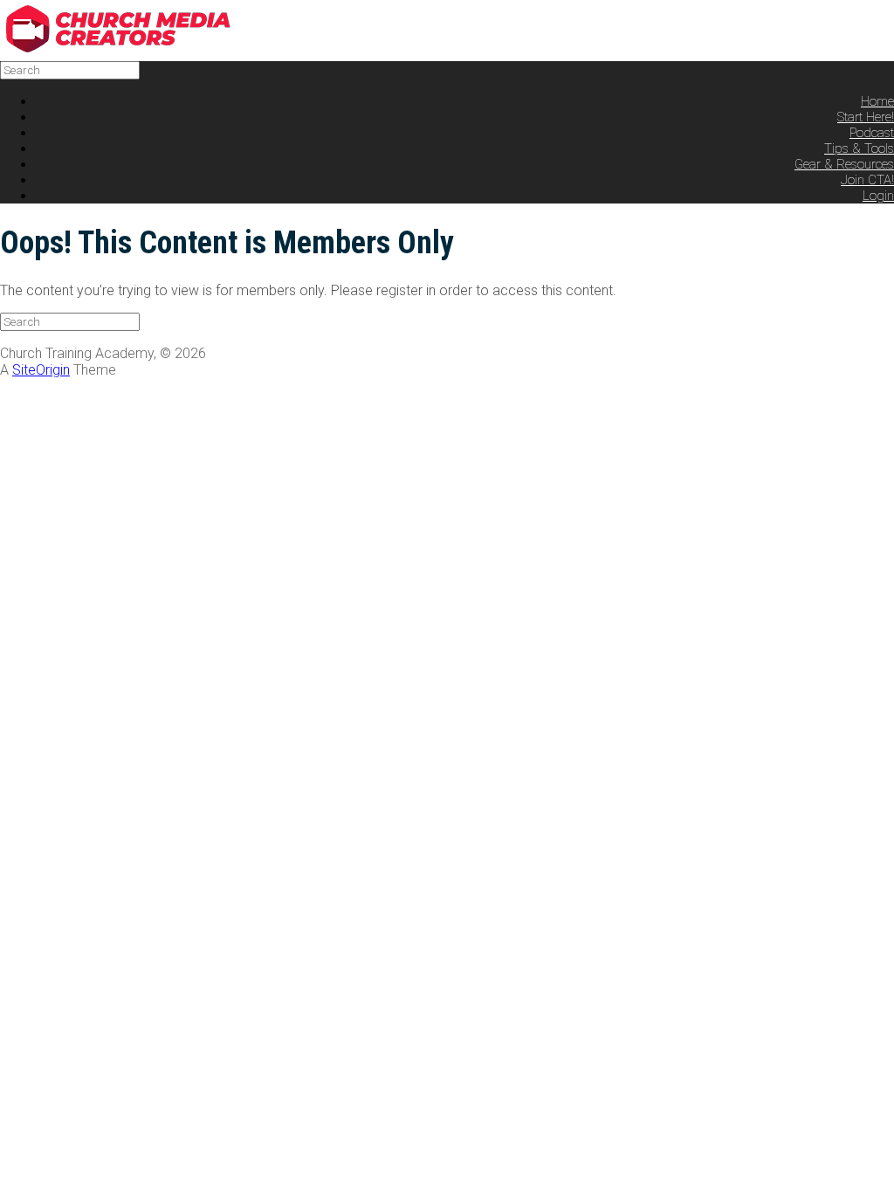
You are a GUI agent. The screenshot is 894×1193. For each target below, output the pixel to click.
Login (878, 195)
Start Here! (865, 117)
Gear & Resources (844, 164)
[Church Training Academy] (131, 48)
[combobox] (70, 70)
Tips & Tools (859, 148)
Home (877, 101)
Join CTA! (867, 180)
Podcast (871, 133)
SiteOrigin (41, 370)
